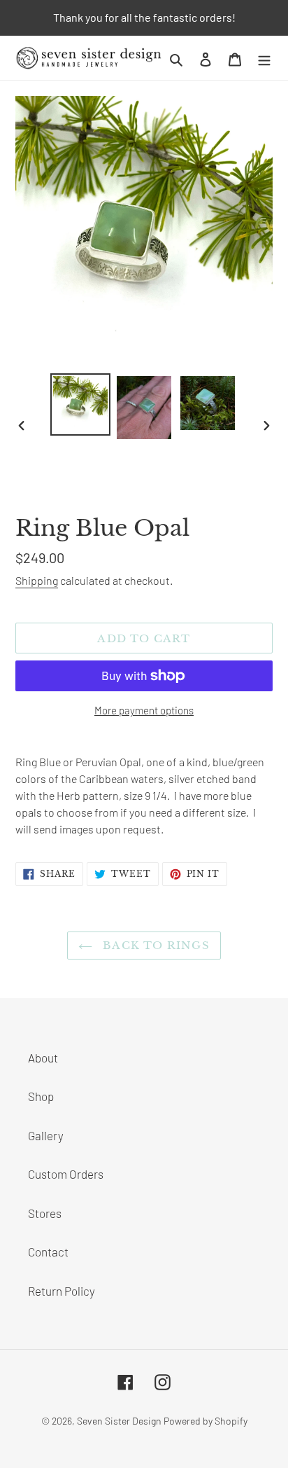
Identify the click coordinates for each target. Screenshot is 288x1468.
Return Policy (61, 1291)
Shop (41, 1096)
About (43, 1058)
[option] (81, 404)
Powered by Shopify (205, 1421)
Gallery (46, 1135)
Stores (45, 1213)
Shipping (36, 580)
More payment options (144, 710)
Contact (48, 1252)
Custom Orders (65, 1174)
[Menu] (264, 58)
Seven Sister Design (119, 1421)
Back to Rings (154, 945)
